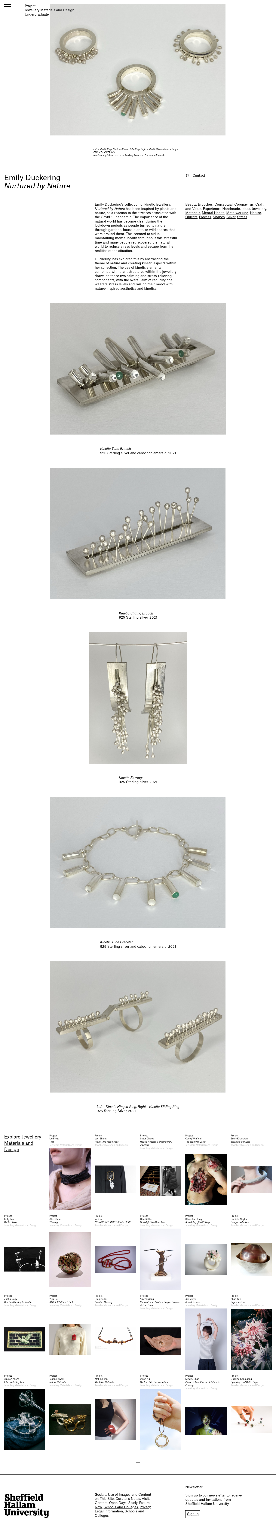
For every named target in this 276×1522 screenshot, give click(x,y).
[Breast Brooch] (205, 1332)
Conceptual (223, 204)
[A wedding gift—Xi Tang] (205, 1252)
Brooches (205, 204)
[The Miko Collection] (115, 1412)
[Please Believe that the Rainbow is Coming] (205, 1412)
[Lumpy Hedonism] (251, 1252)
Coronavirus (244, 204)
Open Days (118, 1503)
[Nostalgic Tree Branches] (160, 1252)
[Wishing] (69, 1252)
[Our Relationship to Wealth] (24, 1332)
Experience (212, 209)
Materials (192, 213)
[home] (26, 1506)
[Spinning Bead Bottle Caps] (251, 1412)
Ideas (246, 209)
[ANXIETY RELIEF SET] (69, 1332)
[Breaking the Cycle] (251, 1172)
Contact (198, 175)
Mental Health (213, 213)
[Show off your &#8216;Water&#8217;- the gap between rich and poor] (160, 1332)
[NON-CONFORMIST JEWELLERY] (115, 1252)
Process (205, 217)
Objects (191, 217)
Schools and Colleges (121, 1507)
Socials (100, 1494)
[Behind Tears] (24, 1252)
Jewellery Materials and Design (22, 1143)
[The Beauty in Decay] (205, 1172)
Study (132, 1503)
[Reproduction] (251, 1332)
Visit (145, 1498)
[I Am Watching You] (24, 1412)
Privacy (145, 1507)
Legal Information (109, 1511)
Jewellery (259, 209)
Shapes (219, 217)
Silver (230, 217)
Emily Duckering (32, 177)
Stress (242, 217)
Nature (255, 213)
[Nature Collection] (69, 1412)
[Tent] (69, 1172)
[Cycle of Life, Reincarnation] (160, 1412)
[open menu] (7, 6)
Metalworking (237, 213)
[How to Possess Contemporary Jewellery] (160, 1172)
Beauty (190, 204)
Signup (193, 1514)
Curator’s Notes (127, 1498)
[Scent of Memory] (115, 1332)
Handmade (231, 209)
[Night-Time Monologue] (115, 1172)
